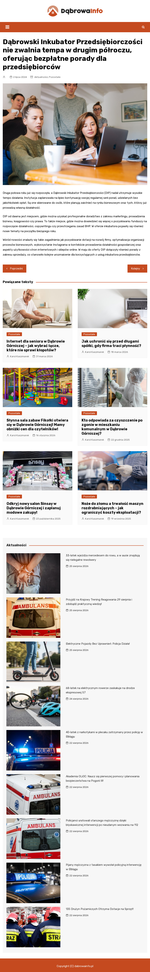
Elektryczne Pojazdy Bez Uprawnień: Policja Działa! (98, 643)
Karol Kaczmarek (19, 356)
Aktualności (41, 77)
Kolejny (135, 268)
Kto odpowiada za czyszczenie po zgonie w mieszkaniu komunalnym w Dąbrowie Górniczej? (112, 427)
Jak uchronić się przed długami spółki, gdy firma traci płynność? (111, 343)
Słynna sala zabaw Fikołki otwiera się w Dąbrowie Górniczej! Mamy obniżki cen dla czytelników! (37, 424)
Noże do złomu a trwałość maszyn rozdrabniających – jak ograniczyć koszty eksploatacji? (112, 508)
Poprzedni (16, 268)
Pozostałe (55, 77)
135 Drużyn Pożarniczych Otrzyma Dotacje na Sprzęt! (100, 909)
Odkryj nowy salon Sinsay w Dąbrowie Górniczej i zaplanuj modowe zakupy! (34, 508)
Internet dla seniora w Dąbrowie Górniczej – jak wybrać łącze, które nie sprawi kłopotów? (36, 345)
